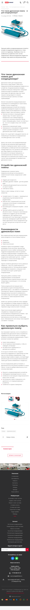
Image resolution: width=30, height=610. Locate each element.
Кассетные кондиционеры (15, 531)
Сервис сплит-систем (15, 500)
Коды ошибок (15, 511)
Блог (15, 516)
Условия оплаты (15, 505)
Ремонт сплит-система (15, 503)
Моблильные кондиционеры (15, 539)
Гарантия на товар (15, 509)
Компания (15, 473)
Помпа (3, 431)
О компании (15, 476)
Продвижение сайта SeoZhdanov (15, 593)
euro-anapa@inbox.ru (16, 576)
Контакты (15, 483)
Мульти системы (15, 528)
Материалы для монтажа (15, 542)
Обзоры (15, 487)
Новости (15, 480)
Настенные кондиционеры (15, 524)
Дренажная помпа (11, 431)
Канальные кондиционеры (15, 535)
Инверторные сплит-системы (15, 526)
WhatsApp (16, 558)
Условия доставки (15, 507)
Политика (15, 485)
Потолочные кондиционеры (15, 533)
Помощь (15, 514)
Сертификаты (15, 478)
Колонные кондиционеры (15, 537)
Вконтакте (12, 558)
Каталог (15, 521)
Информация (15, 495)
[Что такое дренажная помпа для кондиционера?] (15, 29)
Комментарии (7, 449)
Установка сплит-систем (15, 498)
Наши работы (15, 492)
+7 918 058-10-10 (16, 573)
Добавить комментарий (15, 455)
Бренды (15, 489)
